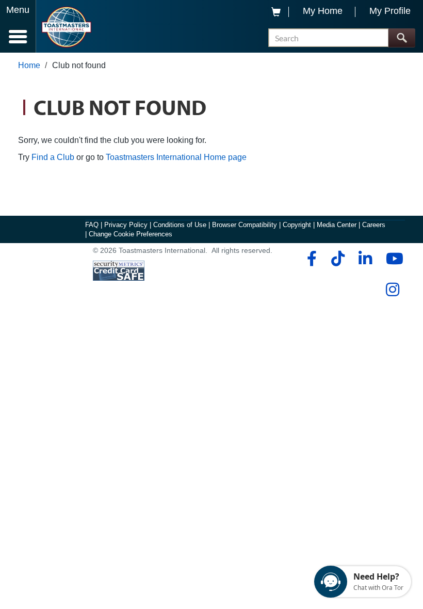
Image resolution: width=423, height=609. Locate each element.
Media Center (336, 225)
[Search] (401, 37)
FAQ (92, 225)
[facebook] (310, 258)
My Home (323, 11)
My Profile (390, 11)
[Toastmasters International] (66, 27)
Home (29, 65)
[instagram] (392, 289)
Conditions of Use (179, 225)
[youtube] (392, 258)
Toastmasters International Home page (176, 157)
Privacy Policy (126, 225)
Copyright (297, 225)
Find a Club (52, 157)
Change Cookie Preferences (130, 234)
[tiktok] (337, 258)
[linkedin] (365, 258)
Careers (373, 225)
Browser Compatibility (244, 225)
